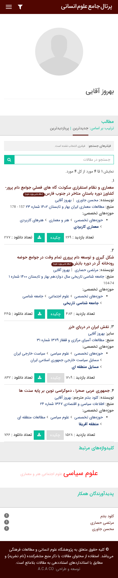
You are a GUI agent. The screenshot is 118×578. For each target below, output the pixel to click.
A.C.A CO (46, 569)
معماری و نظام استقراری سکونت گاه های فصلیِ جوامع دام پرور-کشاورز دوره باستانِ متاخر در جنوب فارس (59, 190)
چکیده (55, 238)
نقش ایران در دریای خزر (89, 327)
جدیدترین (80, 128)
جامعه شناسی (33, 296)
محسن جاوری (87, 200)
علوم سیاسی (59, 353)
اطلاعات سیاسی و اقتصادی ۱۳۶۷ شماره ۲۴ (72, 404)
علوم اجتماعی (59, 296)
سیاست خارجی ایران (29, 353)
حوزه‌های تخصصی (88, 220)
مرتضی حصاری (86, 270)
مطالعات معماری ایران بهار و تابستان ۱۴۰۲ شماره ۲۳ (65, 207)
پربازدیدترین (59, 128)
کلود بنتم (91, 398)
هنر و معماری (59, 220)
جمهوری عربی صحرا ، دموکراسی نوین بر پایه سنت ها (64, 390)
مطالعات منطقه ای (31, 417)
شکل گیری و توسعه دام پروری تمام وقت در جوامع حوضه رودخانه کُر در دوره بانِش (65, 260)
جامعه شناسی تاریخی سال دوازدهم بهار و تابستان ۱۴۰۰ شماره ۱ (56, 277)
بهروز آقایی (63, 200)
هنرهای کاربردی (32, 220)
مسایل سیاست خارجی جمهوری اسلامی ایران (64, 360)
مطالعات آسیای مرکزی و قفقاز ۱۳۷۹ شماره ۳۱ (70, 340)
